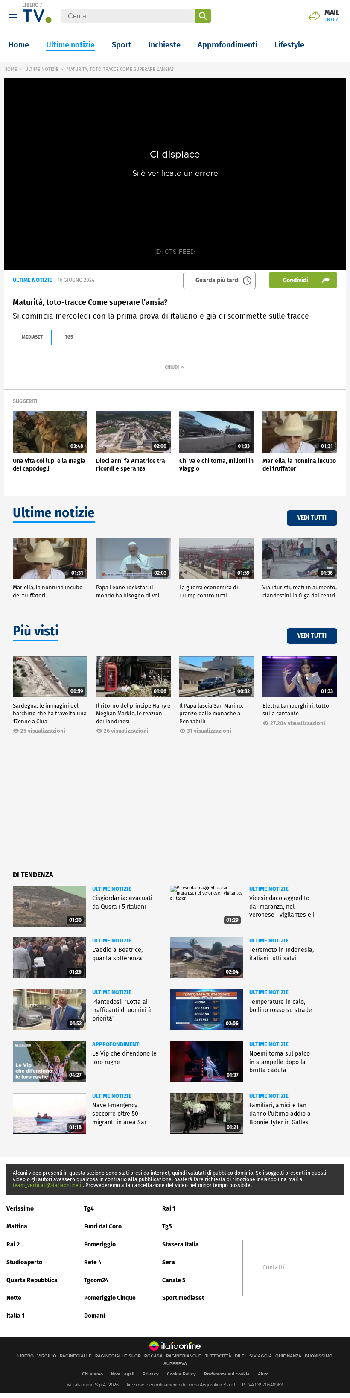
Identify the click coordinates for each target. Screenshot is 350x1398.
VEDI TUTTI (312, 517)
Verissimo (20, 1208)
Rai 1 (168, 1208)
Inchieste (165, 45)
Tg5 (167, 1226)
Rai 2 (13, 1244)
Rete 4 (93, 1262)
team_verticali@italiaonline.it (48, 1185)
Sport (121, 45)
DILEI (240, 1356)
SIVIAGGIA (260, 1356)
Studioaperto (24, 1262)
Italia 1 (15, 1315)
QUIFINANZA (288, 1356)
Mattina (16, 1226)
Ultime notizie (70, 45)
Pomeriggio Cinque (110, 1297)
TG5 (69, 337)
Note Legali (122, 1374)
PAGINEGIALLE (76, 1356)
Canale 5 (174, 1280)
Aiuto (263, 1374)
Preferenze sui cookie (227, 1374)
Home (19, 45)
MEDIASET (32, 337)
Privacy (151, 1374)
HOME (10, 69)
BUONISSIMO (318, 1356)
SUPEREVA (175, 1364)
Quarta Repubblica (32, 1280)
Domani (94, 1315)
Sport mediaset (183, 1297)
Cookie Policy (181, 1374)
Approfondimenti (227, 45)
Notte (13, 1297)
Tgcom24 (96, 1280)
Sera (168, 1262)
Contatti (273, 1267)
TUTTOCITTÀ (218, 1356)
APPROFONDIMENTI (116, 1044)
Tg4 (89, 1208)
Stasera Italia (180, 1244)
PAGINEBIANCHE (183, 1356)
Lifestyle (289, 45)
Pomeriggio (100, 1244)
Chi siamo (92, 1374)
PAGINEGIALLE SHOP (118, 1356)
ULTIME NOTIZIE (41, 69)
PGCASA (153, 1356)
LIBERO (30, 5)
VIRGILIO (46, 1356)
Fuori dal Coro (103, 1226)
